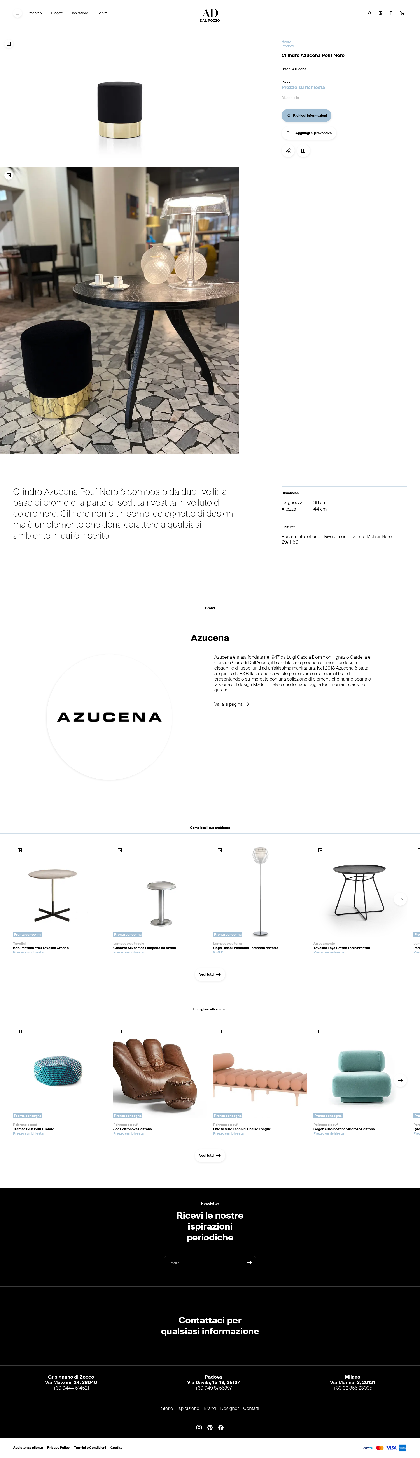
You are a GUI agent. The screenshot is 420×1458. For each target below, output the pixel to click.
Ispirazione (80, 13)
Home (286, 42)
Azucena (299, 69)
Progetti (57, 13)
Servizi (103, 13)
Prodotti (33, 13)
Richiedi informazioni (310, 116)
